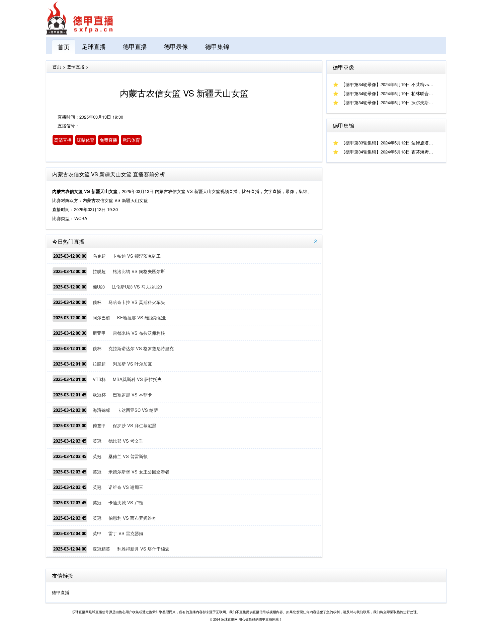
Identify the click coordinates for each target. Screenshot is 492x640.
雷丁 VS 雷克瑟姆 (125, 533)
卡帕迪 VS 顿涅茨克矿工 (137, 256)
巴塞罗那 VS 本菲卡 (132, 394)
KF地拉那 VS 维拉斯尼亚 (141, 317)
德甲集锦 (217, 46)
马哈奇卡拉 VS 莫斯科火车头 (136, 302)
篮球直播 (75, 66)
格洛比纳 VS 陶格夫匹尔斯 (139, 271)
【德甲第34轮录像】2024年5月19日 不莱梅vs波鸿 (389, 84)
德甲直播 (135, 46)
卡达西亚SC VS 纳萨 (137, 410)
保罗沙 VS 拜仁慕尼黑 (134, 425)
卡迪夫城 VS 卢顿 (125, 502)
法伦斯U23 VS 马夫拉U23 (137, 286)
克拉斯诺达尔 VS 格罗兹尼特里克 (141, 348)
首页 (64, 46)
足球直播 (94, 46)
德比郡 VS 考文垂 (125, 441)
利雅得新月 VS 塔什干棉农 (143, 549)
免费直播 (108, 140)
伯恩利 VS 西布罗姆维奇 (132, 518)
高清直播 (63, 140)
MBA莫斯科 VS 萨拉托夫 (137, 379)
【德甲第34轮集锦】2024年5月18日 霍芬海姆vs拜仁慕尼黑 (398, 151)
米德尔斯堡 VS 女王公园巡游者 (138, 471)
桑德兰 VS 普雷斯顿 (128, 456)
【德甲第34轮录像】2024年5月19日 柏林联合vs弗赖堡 (393, 93)
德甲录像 (176, 46)
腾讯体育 (131, 140)
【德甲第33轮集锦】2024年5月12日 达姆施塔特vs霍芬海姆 (398, 142)
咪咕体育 (85, 140)
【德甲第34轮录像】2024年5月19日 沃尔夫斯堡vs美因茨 (396, 102)
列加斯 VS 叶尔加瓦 (132, 364)
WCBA (80, 218)
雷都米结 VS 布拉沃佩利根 (139, 333)
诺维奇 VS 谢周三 (125, 487)
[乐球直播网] (79, 32)
